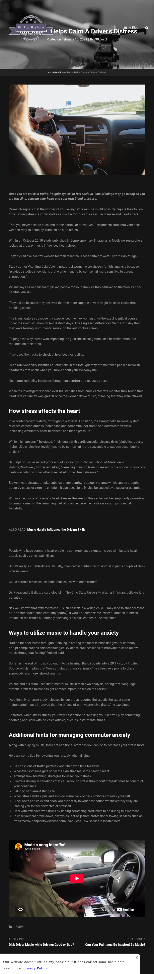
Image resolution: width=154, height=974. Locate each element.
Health (58, 72)
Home (51, 72)
